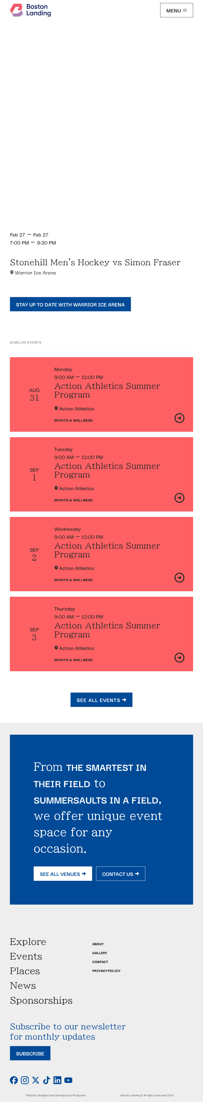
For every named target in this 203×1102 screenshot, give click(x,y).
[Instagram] (25, 1080)
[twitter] (36, 1080)
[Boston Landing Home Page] (30, 10)
